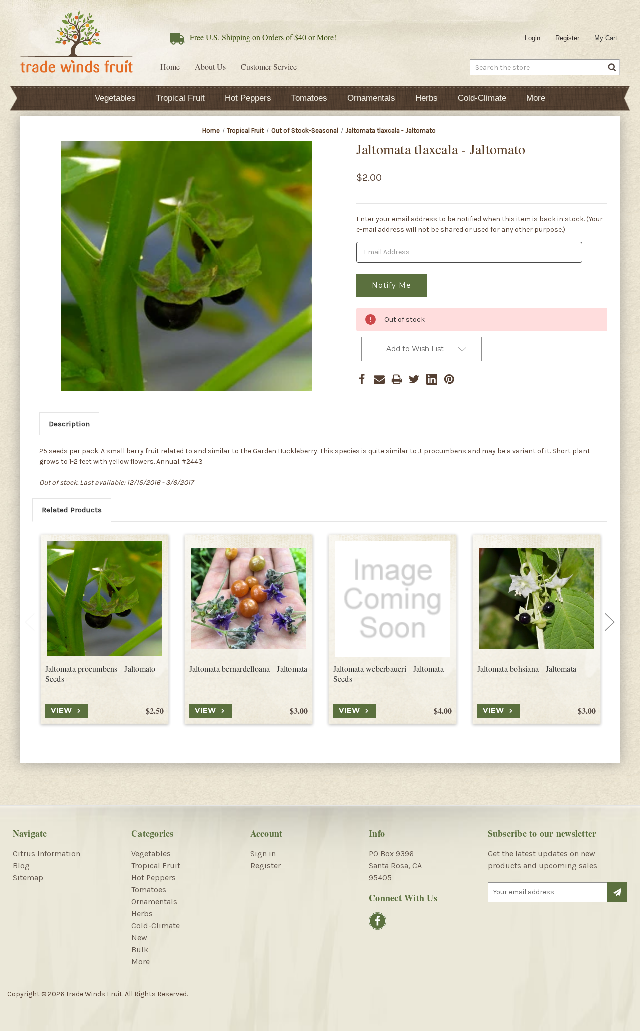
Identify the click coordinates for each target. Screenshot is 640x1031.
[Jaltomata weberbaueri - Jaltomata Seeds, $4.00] (392, 599)
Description (69, 423)
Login (532, 38)
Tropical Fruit (180, 98)
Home (170, 67)
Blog (21, 865)
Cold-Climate (482, 98)
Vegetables (115, 98)
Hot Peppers (248, 98)
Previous (30, 622)
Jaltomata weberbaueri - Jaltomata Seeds (389, 674)
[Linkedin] (432, 379)
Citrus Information (46, 853)
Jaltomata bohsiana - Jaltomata (527, 669)
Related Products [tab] (72, 509)
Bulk (140, 949)
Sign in (263, 853)
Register (568, 38)
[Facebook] (362, 379)
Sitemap (28, 877)
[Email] (379, 379)
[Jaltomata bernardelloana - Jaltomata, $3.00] (248, 599)
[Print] (397, 379)
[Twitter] (414, 379)
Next (610, 622)
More (536, 98)
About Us (210, 67)
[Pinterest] (449, 379)
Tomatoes (310, 98)
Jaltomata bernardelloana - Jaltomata (249, 669)
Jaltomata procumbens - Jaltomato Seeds (101, 674)
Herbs (427, 98)
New (140, 937)
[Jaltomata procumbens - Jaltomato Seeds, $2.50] (104, 599)
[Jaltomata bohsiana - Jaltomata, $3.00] (536, 599)
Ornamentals (372, 98)
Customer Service (269, 67)
